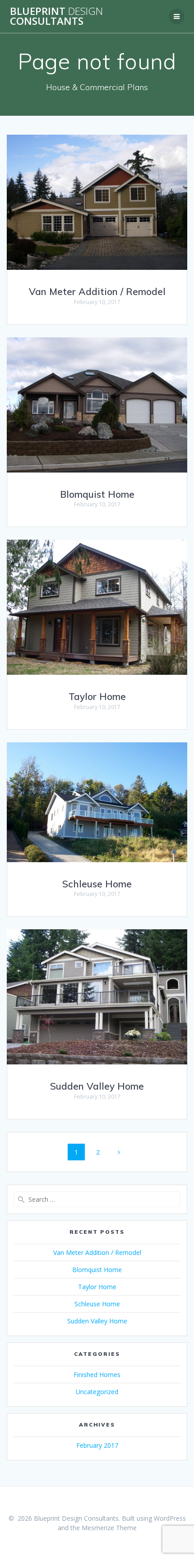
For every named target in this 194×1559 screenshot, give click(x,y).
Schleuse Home (97, 884)
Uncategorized (97, 1391)
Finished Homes (97, 1374)
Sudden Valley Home (97, 1086)
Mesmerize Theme (109, 1527)
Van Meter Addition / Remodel (97, 291)
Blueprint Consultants (56, 16)
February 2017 (97, 1445)
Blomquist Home (97, 494)
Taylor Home (97, 696)
